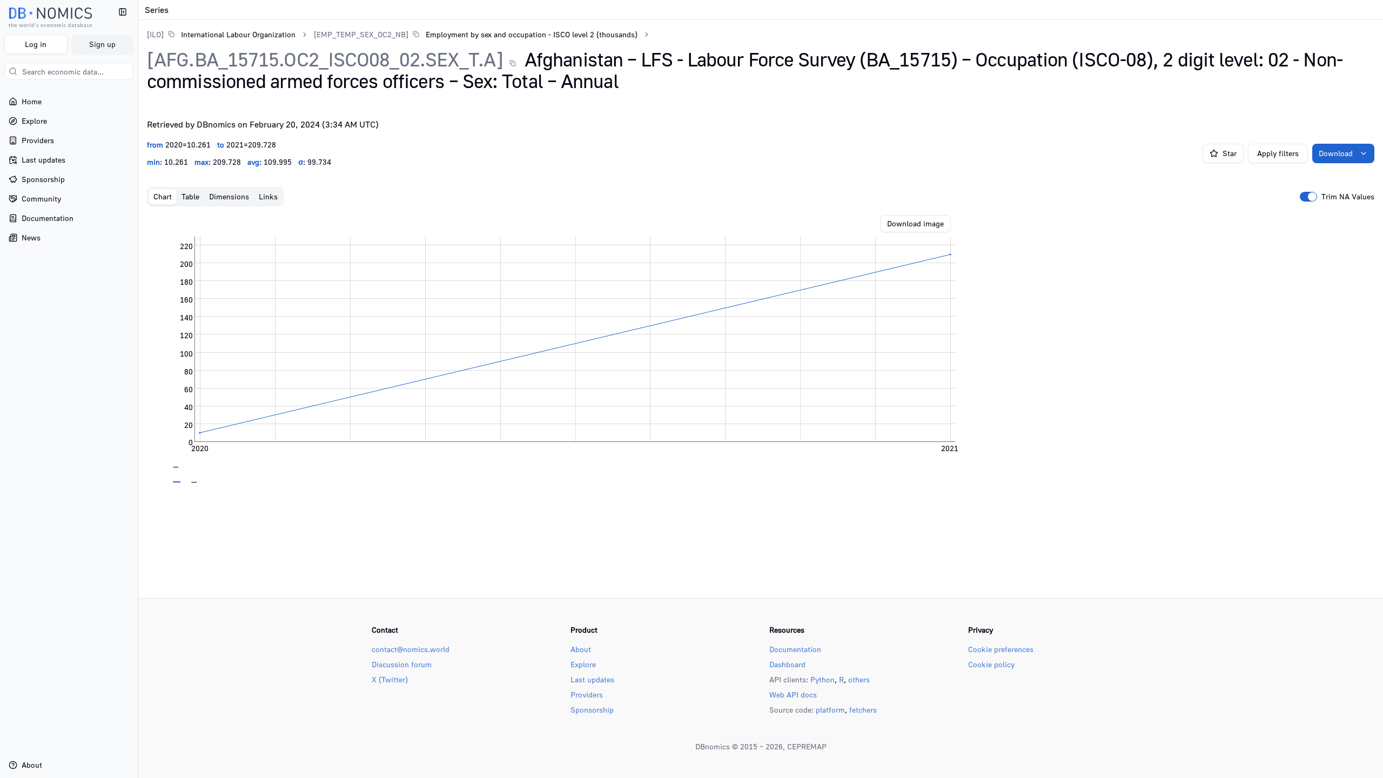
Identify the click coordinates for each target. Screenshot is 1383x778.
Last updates (592, 679)
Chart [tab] (162, 196)
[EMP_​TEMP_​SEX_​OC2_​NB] (361, 34)
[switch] (1308, 197)
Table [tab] (190, 196)
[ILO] (155, 34)
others (859, 679)
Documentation (795, 649)
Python (822, 679)
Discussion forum (402, 664)
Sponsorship (592, 709)
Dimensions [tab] (229, 196)
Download (1336, 153)
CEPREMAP (807, 746)
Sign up (102, 44)
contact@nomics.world (410, 649)
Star (1230, 153)
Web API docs (793, 694)
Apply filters (1278, 153)
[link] (221, 34)
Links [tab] (268, 196)
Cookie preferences (1000, 649)
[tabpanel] (760, 349)
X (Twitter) (390, 679)
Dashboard (787, 664)
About (580, 649)
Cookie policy (991, 664)
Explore (583, 664)
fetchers (863, 709)
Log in (35, 44)
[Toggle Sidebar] (137, 389)
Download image (915, 223)
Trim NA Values (1347, 196)
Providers (586, 694)
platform (830, 709)
